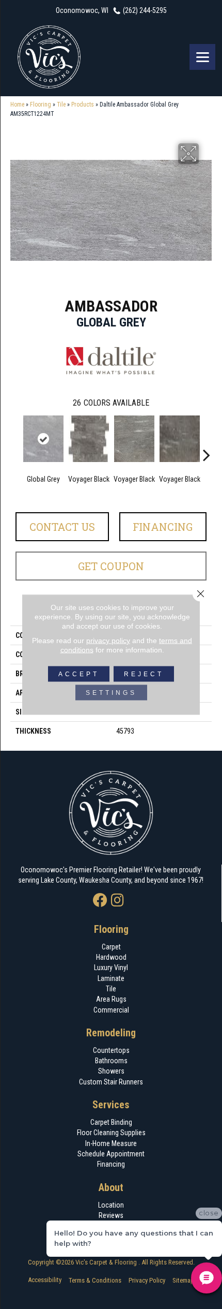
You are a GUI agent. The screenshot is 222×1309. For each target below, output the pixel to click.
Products (82, 104)
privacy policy (108, 640)
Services (111, 1104)
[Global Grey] (43, 439)
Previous (15, 439)
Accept (78, 674)
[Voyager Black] (89, 439)
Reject (144, 674)
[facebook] (100, 901)
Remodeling (111, 1033)
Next (206, 439)
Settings (111, 692)
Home (17, 104)
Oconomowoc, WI (82, 10)
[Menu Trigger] (202, 57)
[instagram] (117, 901)
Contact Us (62, 526)
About (111, 1187)
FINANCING (163, 526)
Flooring (40, 104)
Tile (61, 104)
